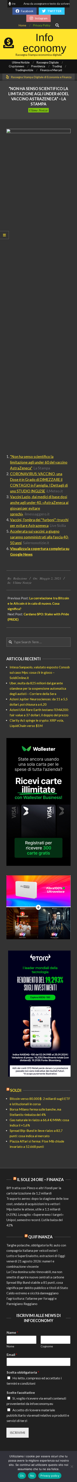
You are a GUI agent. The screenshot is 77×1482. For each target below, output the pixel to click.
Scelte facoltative (21, 1392)
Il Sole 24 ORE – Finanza (40, 1179)
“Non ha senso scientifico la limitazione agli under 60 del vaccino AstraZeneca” (38, 462)
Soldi (15, 1090)
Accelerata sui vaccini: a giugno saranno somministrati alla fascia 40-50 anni (39, 537)
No (32, 1475)
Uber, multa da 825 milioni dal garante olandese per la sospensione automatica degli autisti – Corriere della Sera (38, 688)
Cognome (47, 1346)
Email (12, 1355)
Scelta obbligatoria (23, 1372)
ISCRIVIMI (17, 1433)
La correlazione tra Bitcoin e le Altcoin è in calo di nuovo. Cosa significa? (38, 603)
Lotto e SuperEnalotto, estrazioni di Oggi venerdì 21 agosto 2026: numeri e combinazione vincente (35, 1261)
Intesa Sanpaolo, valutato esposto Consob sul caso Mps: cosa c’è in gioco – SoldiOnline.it (40, 672)
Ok (22, 1475)
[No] (72, 1466)
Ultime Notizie (38, 110)
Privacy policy (49, 1475)
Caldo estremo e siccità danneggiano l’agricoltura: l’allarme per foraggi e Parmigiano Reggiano (32, 1298)
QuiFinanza (40, 1237)
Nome (10, 1346)
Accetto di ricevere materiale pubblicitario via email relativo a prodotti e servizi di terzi (38, 1415)
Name (12, 1332)
